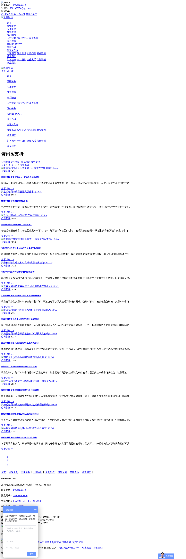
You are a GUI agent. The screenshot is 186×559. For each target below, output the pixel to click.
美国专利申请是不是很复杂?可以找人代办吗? (20, 343)
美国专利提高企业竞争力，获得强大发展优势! (20, 177)
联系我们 (11, 62)
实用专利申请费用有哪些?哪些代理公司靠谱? (20, 390)
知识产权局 (77, 542)
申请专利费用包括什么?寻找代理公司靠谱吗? (20, 319)
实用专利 (11, 29)
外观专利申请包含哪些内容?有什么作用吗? (19, 437)
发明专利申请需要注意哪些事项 (14, 201)
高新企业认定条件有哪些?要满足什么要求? (19, 366)
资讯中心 (13, 165)
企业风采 (31, 59)
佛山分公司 (19, 14)
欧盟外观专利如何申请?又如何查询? (16, 224)
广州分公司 (7, 14)
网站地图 (86, 547)
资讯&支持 (12, 50)
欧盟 (14, 44)
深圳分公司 (31, 14)
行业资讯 (21, 53)
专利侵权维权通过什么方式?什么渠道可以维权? (21, 248)
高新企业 (11, 47)
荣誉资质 (41, 59)
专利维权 (50, 472)
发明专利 (11, 26)
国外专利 (11, 41)
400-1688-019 (19, 5)
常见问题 (31, 53)
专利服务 (11, 35)
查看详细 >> (7, 188)
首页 (9, 23)
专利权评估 (22, 38)
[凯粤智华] (7, 17)
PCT (19, 44)
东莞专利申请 (52, 542)
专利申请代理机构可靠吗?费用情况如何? (18, 272)
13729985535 (19, 501)
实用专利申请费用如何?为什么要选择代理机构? (21, 295)
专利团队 (21, 59)
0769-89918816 (20, 495)
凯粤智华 (11, 59)
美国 (9, 44)
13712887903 (34, 501)
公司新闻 (11, 53)
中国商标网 (65, 542)
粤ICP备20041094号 (69, 547)
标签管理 (98, 547)
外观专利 (11, 32)
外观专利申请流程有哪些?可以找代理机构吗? (20, 414)
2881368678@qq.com (20, 8)
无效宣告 (11, 38)
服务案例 (41, 53)
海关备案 (33, 38)
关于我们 (11, 56)
